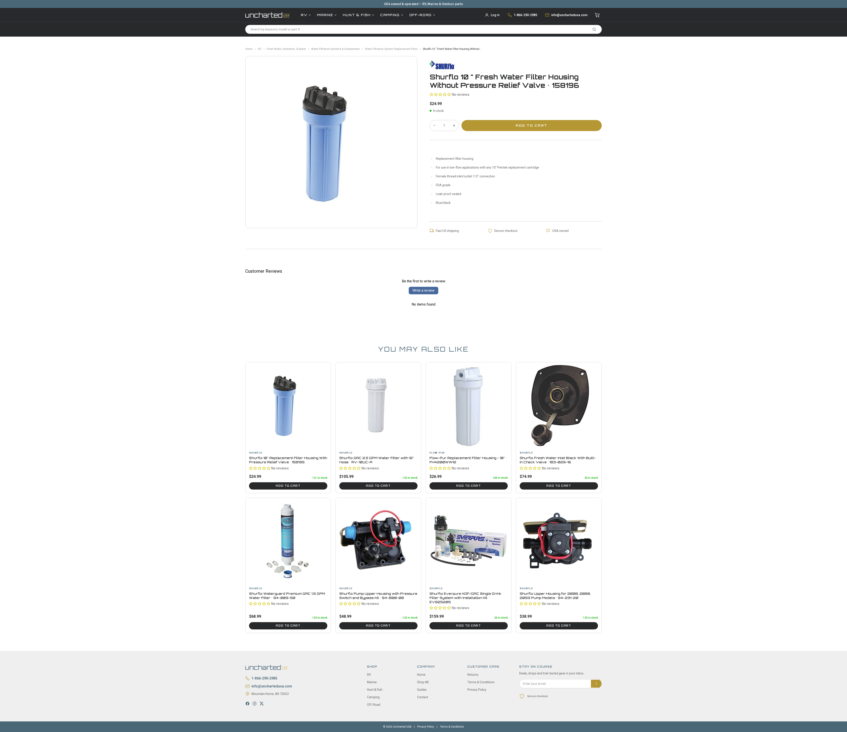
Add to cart (288, 485)
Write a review (423, 290)
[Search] (594, 29)
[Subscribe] (596, 684)
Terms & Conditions (481, 682)
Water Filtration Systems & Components (335, 49)
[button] (440, 94)
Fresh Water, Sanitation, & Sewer (286, 49)
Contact (422, 697)
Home (249, 49)
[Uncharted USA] (267, 14)
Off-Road (420, 15)
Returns (472, 674)
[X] (261, 703)
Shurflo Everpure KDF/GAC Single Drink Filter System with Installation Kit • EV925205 (465, 598)
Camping (390, 15)
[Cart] (597, 15)
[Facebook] (247, 703)
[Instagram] (254, 703)
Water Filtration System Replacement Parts (391, 49)
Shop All (423, 682)
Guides (422, 689)
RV (304, 15)
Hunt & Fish (356, 15)
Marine (325, 15)
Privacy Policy (476, 689)
